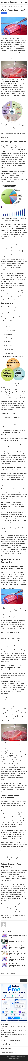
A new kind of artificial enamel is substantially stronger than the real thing (13, 1031)
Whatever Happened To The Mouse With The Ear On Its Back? (17, 959)
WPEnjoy (23, 1056)
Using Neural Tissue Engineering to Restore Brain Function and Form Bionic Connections (17, 954)
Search (3, 978)
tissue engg (7, 6)
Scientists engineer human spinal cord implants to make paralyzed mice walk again (14, 1039)
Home (2, 6)
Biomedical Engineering (11, 2)
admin (9, 923)
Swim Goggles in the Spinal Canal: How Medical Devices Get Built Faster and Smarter (17, 947)
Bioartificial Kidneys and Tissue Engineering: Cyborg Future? (17, 965)
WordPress (16, 1058)
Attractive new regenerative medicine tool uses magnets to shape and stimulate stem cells (18, 936)
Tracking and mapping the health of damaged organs (16, 940)
